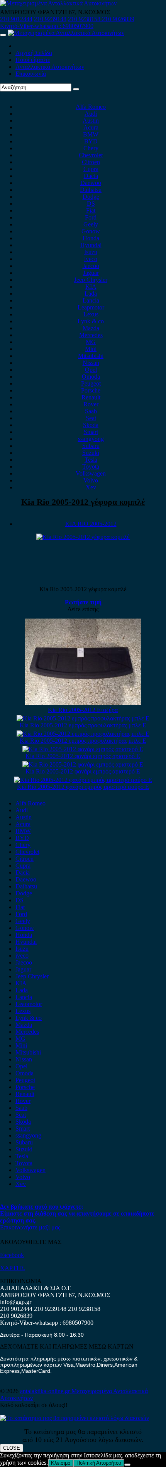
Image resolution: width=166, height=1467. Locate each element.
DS (91, 203)
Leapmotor (91, 307)
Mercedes (91, 335)
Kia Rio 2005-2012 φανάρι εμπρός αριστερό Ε (82, 756)
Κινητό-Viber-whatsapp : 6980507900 (46, 26)
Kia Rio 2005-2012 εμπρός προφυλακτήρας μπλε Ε (83, 725)
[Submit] (76, 89)
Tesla (91, 459)
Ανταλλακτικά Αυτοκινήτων (49, 66)
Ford (91, 217)
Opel (91, 369)
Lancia (91, 300)
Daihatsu (91, 189)
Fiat (90, 210)
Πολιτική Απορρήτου (98, 1463)
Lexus (90, 314)
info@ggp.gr (15, 1302)
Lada (91, 293)
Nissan (91, 362)
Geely (90, 224)
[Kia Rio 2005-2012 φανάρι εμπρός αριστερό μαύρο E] (83, 780)
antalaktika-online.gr (45, 1391)
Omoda (91, 376)
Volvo (90, 480)
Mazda (91, 328)
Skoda (90, 425)
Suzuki (90, 452)
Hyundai (91, 245)
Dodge (91, 196)
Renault (90, 397)
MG (91, 342)
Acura (90, 127)
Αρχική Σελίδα (33, 53)
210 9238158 (85, 19)
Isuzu (90, 252)
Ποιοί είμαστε (32, 60)
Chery (90, 148)
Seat (91, 418)
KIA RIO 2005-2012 (91, 524)
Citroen (91, 162)
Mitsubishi (90, 356)
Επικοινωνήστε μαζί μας (30, 1227)
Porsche (90, 390)
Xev (91, 487)
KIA (91, 286)
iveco (90, 259)
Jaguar (91, 272)
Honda (91, 238)
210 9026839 (118, 19)
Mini (91, 349)
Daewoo (90, 183)
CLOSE (11, 1448)
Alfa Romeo (91, 106)
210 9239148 (50, 19)
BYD (91, 141)
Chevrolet (91, 155)
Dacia (91, 176)
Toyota (90, 466)
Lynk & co (91, 321)
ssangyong (91, 439)
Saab (91, 411)
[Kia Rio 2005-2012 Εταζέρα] (83, 703)
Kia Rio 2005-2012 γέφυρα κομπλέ (83, 502)
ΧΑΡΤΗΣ (12, 1268)
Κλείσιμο (60, 1463)
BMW (90, 134)
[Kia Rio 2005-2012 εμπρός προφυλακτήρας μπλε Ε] (83, 718)
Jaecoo (91, 266)
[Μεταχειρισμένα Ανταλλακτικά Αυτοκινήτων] (74, 1418)
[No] (127, 1465)
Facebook (12, 1255)
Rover (90, 404)
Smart (91, 432)
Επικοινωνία (30, 73)
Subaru (91, 445)
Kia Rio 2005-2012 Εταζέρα (83, 710)
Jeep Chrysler (90, 279)
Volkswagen (91, 473)
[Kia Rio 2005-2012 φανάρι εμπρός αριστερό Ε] (82, 749)
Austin (91, 120)
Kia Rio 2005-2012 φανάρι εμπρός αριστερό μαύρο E (83, 786)
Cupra (90, 169)
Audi (91, 113)
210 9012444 (16, 19)
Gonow (90, 231)
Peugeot (91, 383)
